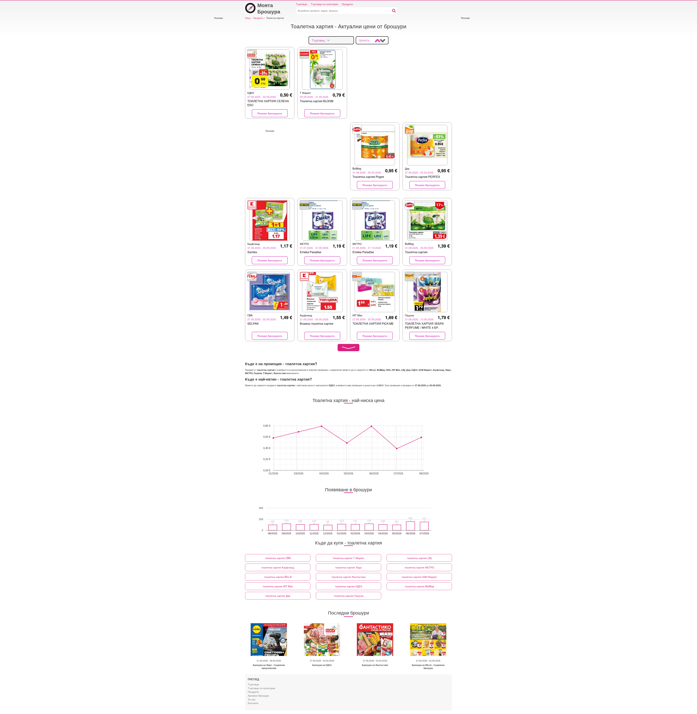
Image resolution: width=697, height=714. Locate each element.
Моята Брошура (268, 8)
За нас (252, 699)
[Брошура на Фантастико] (375, 639)
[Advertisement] (225, 73)
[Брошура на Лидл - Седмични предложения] (269, 639)
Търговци (301, 4)
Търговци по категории (324, 4)
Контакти (253, 703)
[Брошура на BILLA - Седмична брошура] (428, 639)
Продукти (347, 4)
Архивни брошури (258, 695)
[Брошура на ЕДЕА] (322, 639)
